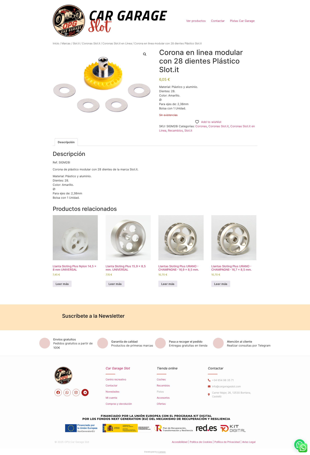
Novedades (112, 391)
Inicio (56, 43)
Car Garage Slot (118, 368)
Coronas (201, 126)
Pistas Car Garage (242, 21)
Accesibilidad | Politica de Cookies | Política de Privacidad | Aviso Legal (213, 441)
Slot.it (76, 43)
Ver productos (196, 21)
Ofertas (161, 403)
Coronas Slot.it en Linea (117, 43)
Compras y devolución (119, 403)
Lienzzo (162, 452)
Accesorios (163, 397)
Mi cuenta (111, 397)
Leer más (62, 284)
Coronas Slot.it (91, 43)
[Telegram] (85, 392)
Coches (161, 379)
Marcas (66, 43)
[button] (145, 54)
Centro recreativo (116, 379)
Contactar (218, 21)
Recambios (175, 130)
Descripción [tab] (66, 142)
